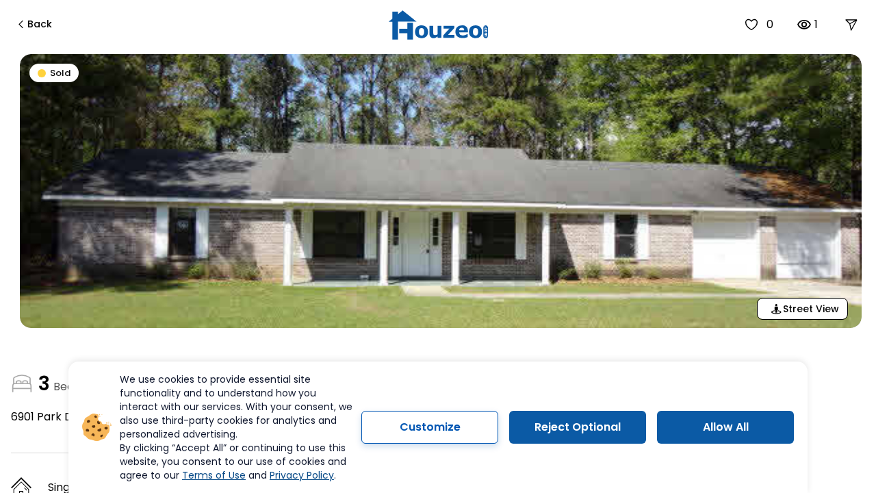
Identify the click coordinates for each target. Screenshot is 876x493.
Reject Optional (577, 427)
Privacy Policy (302, 475)
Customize (430, 427)
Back (39, 24)
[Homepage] (438, 25)
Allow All (726, 427)
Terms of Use (214, 475)
